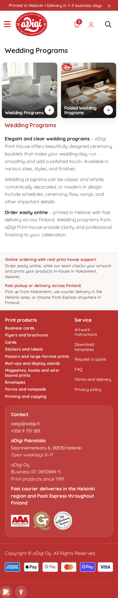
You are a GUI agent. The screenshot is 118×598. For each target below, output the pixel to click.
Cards (10, 342)
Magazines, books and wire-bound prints (32, 372)
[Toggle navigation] (7, 24)
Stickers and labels (24, 349)
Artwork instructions (86, 332)
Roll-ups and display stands (32, 363)
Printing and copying (25, 396)
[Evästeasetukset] (6, 592)
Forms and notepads (25, 389)
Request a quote (90, 359)
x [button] (109, 5)
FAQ (78, 369)
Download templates (84, 347)
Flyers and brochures (26, 335)
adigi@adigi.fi (25, 423)
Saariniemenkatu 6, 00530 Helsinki (46, 448)
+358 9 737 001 (25, 431)
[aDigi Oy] (31, 24)
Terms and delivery (93, 379)
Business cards (19, 328)
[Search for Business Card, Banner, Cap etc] (108, 24)
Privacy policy (88, 389)
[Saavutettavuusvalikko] (21, 592)
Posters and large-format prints (37, 356)
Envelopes (15, 382)
